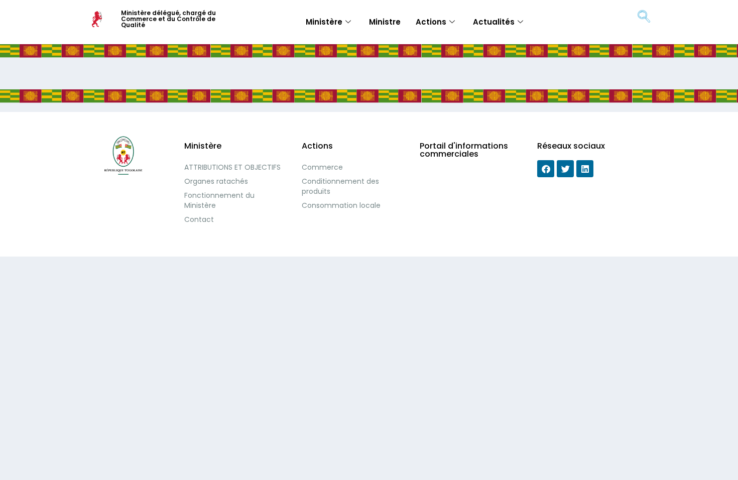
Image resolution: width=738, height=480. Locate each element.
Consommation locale (341, 205)
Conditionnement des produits (340, 186)
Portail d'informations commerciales (464, 150)
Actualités (494, 22)
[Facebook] (545, 168)
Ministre (385, 22)
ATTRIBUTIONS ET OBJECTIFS (232, 167)
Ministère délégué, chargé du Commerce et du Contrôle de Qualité (168, 19)
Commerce (322, 167)
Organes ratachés (216, 181)
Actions (431, 22)
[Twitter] (565, 168)
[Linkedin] (584, 168)
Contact (199, 219)
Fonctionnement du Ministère (219, 200)
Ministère (324, 22)
